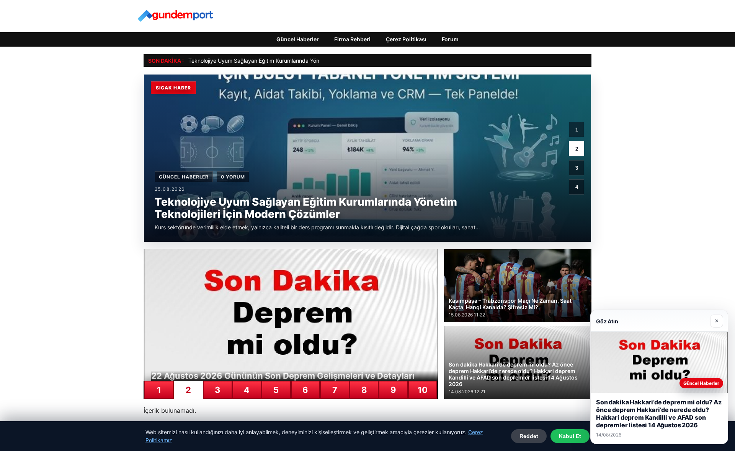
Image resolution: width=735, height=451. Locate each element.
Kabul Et (570, 436)
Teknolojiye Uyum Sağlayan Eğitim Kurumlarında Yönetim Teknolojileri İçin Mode (287, 60)
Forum (450, 39)
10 (423, 390)
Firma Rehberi (352, 39)
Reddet (528, 436)
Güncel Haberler (297, 39)
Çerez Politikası (406, 39)
